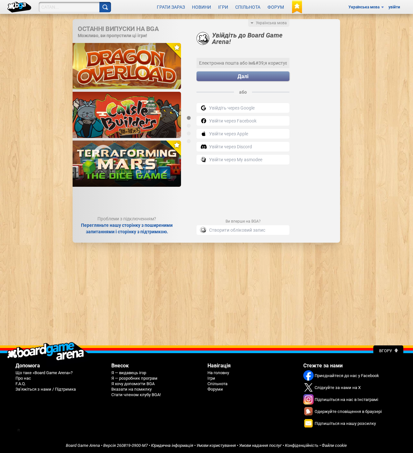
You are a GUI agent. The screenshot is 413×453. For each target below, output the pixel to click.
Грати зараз (171, 7)
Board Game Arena (83, 445)
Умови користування (216, 445)
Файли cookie (334, 445)
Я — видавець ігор (128, 372)
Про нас (23, 378)
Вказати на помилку (131, 389)
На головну (218, 372)
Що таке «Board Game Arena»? (44, 372)
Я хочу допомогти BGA (133, 383)
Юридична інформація (172, 445)
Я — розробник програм (134, 378)
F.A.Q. (20, 383)
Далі (242, 76)
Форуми (215, 389)
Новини (201, 7)
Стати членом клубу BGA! (136, 394)
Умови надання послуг (260, 445)
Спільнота (247, 7)
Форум (275, 7)
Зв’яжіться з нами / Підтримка (45, 389)
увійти (394, 7)
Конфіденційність (301, 445)
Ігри (223, 7)
